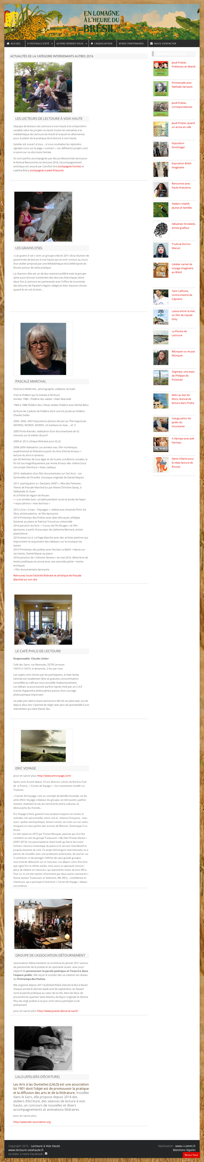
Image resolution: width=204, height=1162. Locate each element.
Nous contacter (164, 43)
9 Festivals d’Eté (37, 44)
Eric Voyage (25, 768)
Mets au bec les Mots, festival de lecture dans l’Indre (183, 399)
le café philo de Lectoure (38, 651)
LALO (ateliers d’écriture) (37, 1076)
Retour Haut (191, 1155)
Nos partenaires (133, 43)
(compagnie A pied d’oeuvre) (47, 170)
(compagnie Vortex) (70, 166)
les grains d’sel (29, 248)
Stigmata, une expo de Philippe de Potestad (183, 375)
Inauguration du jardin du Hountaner (181, 422)
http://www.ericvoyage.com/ (54, 775)
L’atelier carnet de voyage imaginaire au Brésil (182, 268)
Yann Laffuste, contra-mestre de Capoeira (182, 295)
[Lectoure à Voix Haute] (14, 18)
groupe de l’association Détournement (50, 955)
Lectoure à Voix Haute (45, 1146)
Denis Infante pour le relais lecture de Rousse (183, 462)
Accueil (15, 43)
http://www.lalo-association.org (32, 1122)
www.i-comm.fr (185, 1146)
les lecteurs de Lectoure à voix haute (48, 118)
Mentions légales (184, 1150)
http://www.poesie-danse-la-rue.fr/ (57, 1011)
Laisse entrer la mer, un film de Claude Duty (183, 315)
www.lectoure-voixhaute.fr (26, 1150)
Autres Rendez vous (68, 44)
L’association (102, 43)
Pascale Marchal (30, 381)
